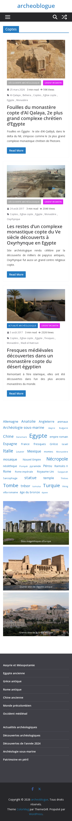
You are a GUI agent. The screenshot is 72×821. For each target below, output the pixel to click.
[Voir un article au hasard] (64, 17)
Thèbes (64, 478)
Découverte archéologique (24, 83)
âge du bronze (30, 492)
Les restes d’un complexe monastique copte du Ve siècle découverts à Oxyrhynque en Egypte (34, 234)
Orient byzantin (53, 83)
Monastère (22, 100)
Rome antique (12, 689)
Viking (65, 486)
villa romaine (10, 492)
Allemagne (10, 421)
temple (48, 478)
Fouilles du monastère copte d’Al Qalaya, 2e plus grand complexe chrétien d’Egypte (35, 115)
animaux (62, 421)
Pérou (47, 466)
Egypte (10, 100)
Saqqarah (63, 471)
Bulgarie (63, 427)
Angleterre (46, 421)
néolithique (10, 466)
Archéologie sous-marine (23, 427)
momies (48, 451)
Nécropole (57, 459)
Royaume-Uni (45, 471)
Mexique (34, 451)
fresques (49, 338)
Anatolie (28, 421)
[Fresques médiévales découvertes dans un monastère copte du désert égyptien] (36, 305)
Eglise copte (49, 95)
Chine (8, 436)
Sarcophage (10, 478)
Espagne (10, 443)
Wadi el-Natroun (30, 343)
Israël (65, 444)
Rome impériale (24, 471)
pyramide (35, 466)
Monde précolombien (17, 705)
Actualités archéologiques (20, 727)
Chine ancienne (13, 697)
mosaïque (10, 459)
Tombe (10, 485)
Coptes (37, 95)
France (25, 444)
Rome (7, 471)
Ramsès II (61, 466)
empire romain (59, 437)
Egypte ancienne (14, 673)
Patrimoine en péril (15, 759)
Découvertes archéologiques (21, 735)
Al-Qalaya (15, 95)
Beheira (27, 95)
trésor (25, 485)
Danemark (21, 437)
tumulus (36, 486)
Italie (8, 451)
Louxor (20, 451)
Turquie (51, 485)
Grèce (54, 444)
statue (30, 477)
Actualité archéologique (22, 325)
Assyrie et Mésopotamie (19, 665)
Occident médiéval (15, 713)
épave (45, 492)
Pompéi (23, 466)
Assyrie (51, 428)
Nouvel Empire (32, 459)
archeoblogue (36, 6)
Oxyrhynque (13, 219)
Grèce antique (12, 681)
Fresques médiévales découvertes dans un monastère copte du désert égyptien (30, 358)
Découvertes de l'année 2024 (22, 743)
